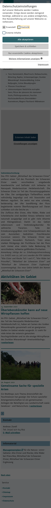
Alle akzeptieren (25, 39)
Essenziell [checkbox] (11, 27)
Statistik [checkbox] (25, 27)
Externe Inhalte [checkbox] (13, 33)
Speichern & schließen (25, 46)
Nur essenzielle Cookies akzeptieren (25, 53)
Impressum (43, 64)
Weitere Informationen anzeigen (24, 58)
